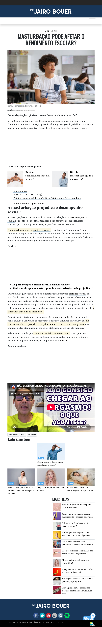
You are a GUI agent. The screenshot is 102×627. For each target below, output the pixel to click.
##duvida (37, 198)
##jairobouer (57, 198)
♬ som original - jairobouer (28, 203)
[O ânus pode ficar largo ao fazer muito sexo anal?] (57, 525)
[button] (89, 617)
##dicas (46, 198)
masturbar (32, 435)
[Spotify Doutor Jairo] (66, 615)
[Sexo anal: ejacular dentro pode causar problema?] (57, 507)
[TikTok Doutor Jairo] (54, 615)
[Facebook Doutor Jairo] (35, 615)
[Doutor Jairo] (51, 11)
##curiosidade (73, 198)
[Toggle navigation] (92, 20)
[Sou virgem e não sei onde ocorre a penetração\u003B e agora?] (57, 581)
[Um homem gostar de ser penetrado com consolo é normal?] (57, 544)
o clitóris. (63, 340)
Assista (47, 30)
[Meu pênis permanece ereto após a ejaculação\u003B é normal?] (57, 571)
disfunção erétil (77, 293)
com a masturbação (62, 317)
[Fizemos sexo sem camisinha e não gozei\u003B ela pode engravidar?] (57, 553)
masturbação (13, 435)
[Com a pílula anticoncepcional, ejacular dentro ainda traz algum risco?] (57, 590)
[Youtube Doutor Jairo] (48, 615)
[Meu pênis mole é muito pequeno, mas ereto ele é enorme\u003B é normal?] (57, 516)
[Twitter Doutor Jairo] (42, 615)
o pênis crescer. (42, 229)
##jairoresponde (22, 198)
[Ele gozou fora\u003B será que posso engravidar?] (57, 562)
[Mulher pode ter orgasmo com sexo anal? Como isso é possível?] (57, 535)
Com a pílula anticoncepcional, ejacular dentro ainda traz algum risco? (77, 591)
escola (23, 435)
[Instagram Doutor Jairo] (60, 615)
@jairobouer (20, 190)
